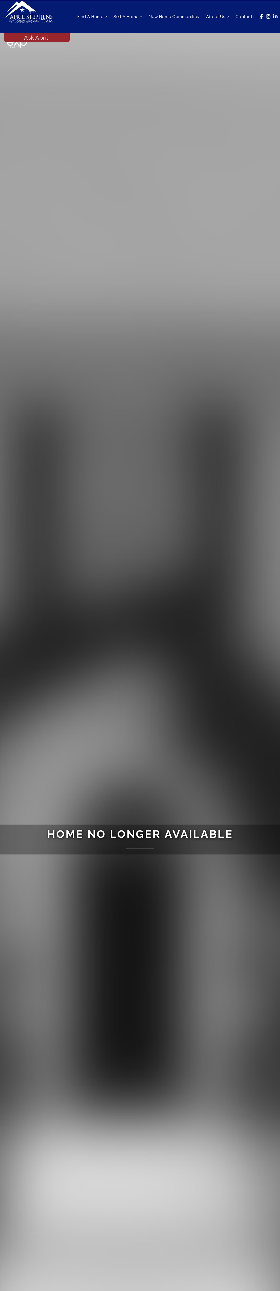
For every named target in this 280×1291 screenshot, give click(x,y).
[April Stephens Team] (28, 11)
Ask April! (37, 37)
